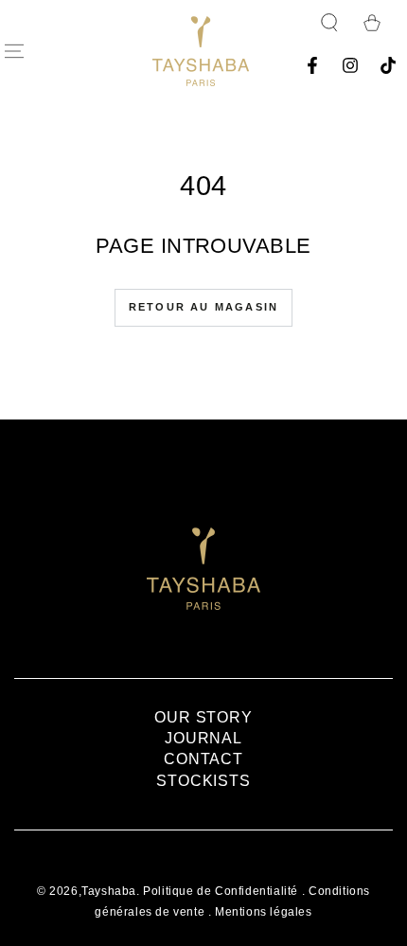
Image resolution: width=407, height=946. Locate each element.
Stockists (203, 781)
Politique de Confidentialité (220, 891)
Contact (203, 759)
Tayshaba (108, 891)
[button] (329, 23)
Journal (203, 738)
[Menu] (14, 51)
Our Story (203, 717)
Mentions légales (263, 912)
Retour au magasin (203, 306)
